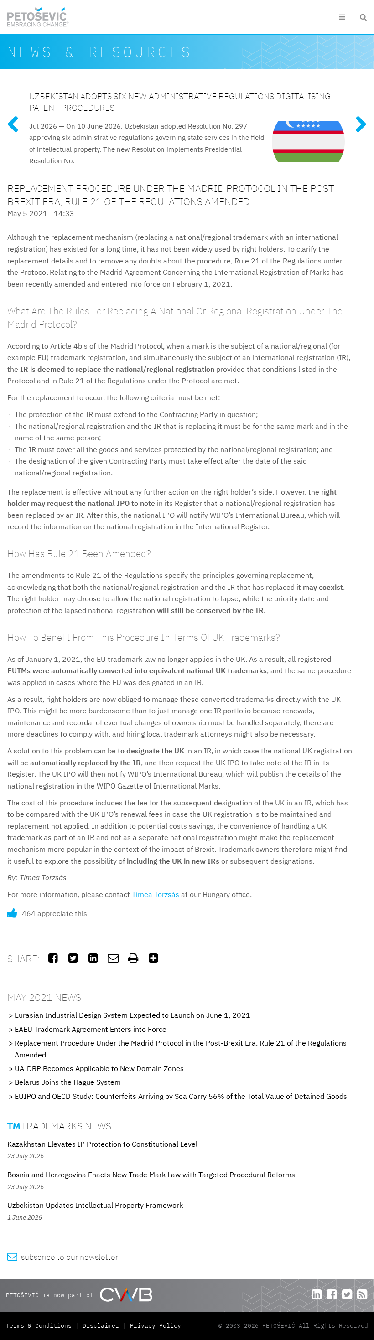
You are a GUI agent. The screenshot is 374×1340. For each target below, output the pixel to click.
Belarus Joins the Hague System (68, 1082)
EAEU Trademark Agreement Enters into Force (90, 1029)
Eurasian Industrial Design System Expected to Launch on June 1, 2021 (132, 1015)
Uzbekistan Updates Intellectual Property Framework (95, 1205)
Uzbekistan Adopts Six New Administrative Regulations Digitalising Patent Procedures (180, 101)
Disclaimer (101, 1326)
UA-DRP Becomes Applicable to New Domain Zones (99, 1068)
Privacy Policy (155, 1326)
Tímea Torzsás (155, 894)
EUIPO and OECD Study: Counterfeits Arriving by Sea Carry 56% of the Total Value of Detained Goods (181, 1096)
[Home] (38, 17)
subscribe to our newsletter (62, 1257)
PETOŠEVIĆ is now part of (51, 1295)
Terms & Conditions (40, 1326)
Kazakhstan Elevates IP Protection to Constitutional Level (102, 1144)
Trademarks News (59, 1125)
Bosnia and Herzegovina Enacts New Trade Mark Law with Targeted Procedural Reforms (151, 1174)
